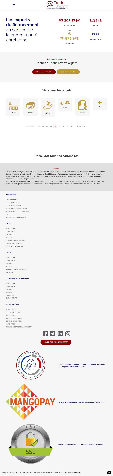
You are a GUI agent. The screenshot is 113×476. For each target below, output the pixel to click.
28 (47, 126)
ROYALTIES (9, 272)
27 (43, 126)
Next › (79, 126)
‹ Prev (32, 126)
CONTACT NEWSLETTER (14, 321)
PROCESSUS (10, 295)
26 (39, 126)
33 (67, 126)
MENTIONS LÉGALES (12, 203)
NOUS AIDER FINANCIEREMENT (16, 217)
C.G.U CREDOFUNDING (13, 205)
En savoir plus (76, 472)
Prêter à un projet (68, 72)
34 (71, 126)
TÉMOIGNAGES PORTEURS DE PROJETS (19, 327)
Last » (83, 126)
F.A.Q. (8, 214)
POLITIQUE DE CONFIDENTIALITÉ (16, 208)
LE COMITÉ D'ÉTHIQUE (13, 312)
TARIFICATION (10, 231)
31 (59, 126)
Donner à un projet (44, 72)
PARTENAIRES (10, 324)
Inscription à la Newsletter (56, 342)
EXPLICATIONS (11, 228)
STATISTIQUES (10, 315)
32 (63, 126)
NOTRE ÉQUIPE (11, 309)
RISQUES (9, 237)
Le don (8, 223)
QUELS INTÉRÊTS (11, 298)
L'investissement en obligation (17, 278)
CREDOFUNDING (11, 200)
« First (28, 126)
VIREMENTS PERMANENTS (14, 246)
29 (51, 126)
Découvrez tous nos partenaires (56, 156)
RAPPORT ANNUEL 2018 (14, 318)
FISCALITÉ (9, 234)
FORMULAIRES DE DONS (14, 243)
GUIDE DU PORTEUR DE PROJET (16, 240)
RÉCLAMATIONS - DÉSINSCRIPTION (17, 211)
